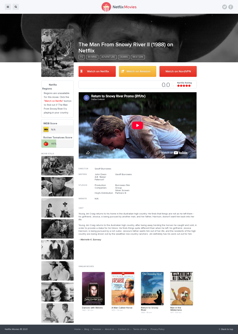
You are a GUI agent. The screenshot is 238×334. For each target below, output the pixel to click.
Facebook (230, 7)
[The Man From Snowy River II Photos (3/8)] (57, 207)
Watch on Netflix (98, 71)
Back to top (227, 329)
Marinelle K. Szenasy (90, 240)
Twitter (224, 7)
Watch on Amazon (138, 71)
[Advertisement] (172, 188)
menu (8, 7)
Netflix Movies (12, 329)
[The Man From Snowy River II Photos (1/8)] (57, 165)
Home (77, 329)
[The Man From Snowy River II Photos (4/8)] (57, 229)
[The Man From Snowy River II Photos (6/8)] (57, 271)
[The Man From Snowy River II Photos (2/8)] (57, 186)
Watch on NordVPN (178, 71)
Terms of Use (140, 329)
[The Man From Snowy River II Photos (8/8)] (57, 313)
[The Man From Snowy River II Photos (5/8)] (57, 250)
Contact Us (123, 329)
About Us (109, 329)
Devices (97, 329)
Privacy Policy (157, 329)
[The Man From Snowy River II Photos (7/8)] (57, 292)
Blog (86, 329)
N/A (96, 199)
